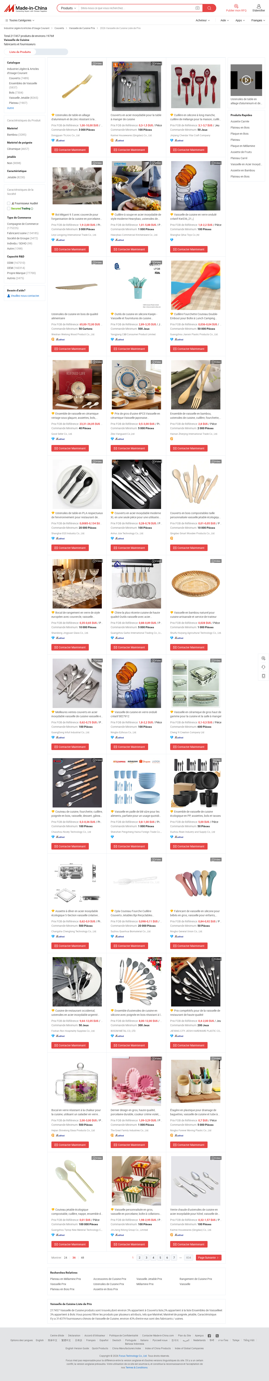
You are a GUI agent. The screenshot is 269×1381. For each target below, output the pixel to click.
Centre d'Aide (57, 1335)
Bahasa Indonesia (134, 1343)
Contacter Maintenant (72, 150)
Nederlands (199, 1340)
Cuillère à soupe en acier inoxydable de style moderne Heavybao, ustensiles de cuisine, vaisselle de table (136, 217)
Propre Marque (21, 273)
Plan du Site (184, 1335)
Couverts (19, 78)
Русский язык (160, 1340)
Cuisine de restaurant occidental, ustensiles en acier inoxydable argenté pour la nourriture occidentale (74, 1013)
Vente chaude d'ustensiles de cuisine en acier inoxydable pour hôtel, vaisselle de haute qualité (194, 1212)
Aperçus (199, 1335)
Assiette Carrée (240, 121)
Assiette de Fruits (241, 152)
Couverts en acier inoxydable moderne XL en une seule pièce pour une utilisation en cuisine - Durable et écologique (136, 515)
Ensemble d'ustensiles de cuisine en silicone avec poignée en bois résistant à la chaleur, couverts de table (136, 1013)
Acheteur (201, 20)
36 (74, 1257)
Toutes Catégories (20, 20)
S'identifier (258, 10)
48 (82, 1257)
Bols (16, 92)
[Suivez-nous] (217, 1335)
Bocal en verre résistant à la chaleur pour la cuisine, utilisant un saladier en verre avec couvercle (76, 1112)
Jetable (16, 177)
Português (130, 1340)
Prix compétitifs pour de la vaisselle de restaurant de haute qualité (195, 1013)
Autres (15, 278)
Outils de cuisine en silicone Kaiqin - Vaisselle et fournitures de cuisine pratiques (134, 316)
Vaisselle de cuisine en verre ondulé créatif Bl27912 (134, 714)
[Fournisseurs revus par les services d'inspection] (24, 203)
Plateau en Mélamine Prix (65, 1279)
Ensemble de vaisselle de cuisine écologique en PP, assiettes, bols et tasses (195, 814)
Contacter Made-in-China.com (158, 1335)
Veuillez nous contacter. (25, 296)
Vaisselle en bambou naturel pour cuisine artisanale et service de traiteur (193, 615)
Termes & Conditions (136, 1367)
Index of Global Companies (189, 1348)
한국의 (175, 1340)
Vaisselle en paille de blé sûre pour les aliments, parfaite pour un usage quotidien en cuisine (136, 814)
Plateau (235, 140)
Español (104, 1340)
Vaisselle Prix (58, 1284)
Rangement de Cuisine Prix (196, 1279)
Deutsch (116, 1340)
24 (65, 1257)
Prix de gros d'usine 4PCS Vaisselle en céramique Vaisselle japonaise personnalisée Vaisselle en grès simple (135, 416)
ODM (16, 263)
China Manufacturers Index (126, 1348)
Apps (239, 20)
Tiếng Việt (248, 1340)
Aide (223, 20)
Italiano (144, 1340)
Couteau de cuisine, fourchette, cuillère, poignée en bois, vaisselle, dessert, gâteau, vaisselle (77, 814)
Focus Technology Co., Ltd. (133, 1355)
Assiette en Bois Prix (105, 1289)
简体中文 (52, 1340)
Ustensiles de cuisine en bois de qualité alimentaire (74, 316)
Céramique (18, 149)
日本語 (78, 1340)
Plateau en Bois (240, 127)
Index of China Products (158, 1348)
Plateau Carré (239, 158)
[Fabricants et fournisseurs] (25, 8)
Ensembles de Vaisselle (23, 85)
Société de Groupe (22, 238)
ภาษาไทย (223, 1340)
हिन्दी (212, 1340)
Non (14, 163)
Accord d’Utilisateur (94, 1335)
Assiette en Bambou (243, 170)
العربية (186, 1340)
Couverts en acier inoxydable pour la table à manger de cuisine (136, 117)
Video (99, 63)
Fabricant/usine (23, 233)
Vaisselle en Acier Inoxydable (248, 164)
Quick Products (100, 1348)
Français (91, 1340)
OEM (16, 268)
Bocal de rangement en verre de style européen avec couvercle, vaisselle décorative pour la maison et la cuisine (75, 615)
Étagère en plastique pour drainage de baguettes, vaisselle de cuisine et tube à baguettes (194, 1112)
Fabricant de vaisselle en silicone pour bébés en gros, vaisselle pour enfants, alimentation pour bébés (195, 913)
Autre (10, 108)
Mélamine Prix (145, 1284)
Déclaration (74, 1335)
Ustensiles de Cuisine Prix (108, 1284)
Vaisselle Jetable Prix (149, 1279)
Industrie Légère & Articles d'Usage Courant (23, 71)
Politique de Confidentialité (123, 1335)
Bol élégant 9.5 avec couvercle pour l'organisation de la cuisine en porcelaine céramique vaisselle (75, 217)
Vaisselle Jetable (23, 98)
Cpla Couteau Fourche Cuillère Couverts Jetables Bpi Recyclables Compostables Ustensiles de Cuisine (132, 913)
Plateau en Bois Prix (62, 1289)
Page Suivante (207, 1257)
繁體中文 (66, 1340)
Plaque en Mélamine (243, 146)
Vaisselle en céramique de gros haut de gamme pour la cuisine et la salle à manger (196, 714)
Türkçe (235, 1340)
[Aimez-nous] (209, 1335)
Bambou (16, 134)
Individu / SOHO (19, 243)
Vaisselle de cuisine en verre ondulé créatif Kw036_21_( (193, 217)
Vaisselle (185, 1284)
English (40, 1340)
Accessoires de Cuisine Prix (109, 1279)
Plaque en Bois (240, 133)
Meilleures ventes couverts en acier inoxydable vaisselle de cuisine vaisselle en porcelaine (76, 714)
